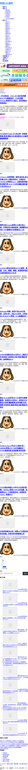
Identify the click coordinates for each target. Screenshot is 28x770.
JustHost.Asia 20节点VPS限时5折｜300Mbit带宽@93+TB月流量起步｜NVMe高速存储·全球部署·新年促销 (12, 448)
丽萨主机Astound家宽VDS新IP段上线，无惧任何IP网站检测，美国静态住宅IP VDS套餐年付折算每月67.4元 (14, 227)
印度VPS (7, 39)
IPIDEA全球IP (6, 759)
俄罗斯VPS (8, 33)
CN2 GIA (6, 742)
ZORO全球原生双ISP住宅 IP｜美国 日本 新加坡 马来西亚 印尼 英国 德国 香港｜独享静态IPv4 (14, 357)
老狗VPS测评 (6, 3)
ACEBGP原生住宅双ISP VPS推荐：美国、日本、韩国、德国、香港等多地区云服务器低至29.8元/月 (14, 270)
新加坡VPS (8, 28)
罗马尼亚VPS (8, 47)
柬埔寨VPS (8, 44)
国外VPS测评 (6, 761)
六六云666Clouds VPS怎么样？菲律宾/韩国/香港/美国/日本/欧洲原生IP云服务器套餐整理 (14, 136)
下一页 (4, 566)
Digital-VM (7, 12)
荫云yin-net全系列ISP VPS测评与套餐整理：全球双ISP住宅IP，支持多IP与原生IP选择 (13, 402)
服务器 (10, 740)
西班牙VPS (8, 51)
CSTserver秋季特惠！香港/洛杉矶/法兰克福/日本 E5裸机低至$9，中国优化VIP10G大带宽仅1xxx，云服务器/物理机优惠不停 (14, 181)
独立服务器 (24, 208)
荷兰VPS (7, 34)
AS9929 (5, 748)
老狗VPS (3, 740)
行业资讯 (24, 555)
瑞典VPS (7, 52)
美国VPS (7, 25)
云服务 (19, 744)
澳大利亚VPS (8, 41)
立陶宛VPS (8, 49)
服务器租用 (13, 745)
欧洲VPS (7, 26)
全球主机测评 (6, 754)
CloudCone (7, 14)
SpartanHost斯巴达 (9, 18)
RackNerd (7, 9)
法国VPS (7, 36)
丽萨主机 (24, 251)
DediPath (7, 13)
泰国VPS (7, 46)
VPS (17, 742)
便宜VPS (24, 160)
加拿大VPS (8, 38)
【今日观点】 (5, 96)
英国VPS (7, 31)
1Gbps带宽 (13, 744)
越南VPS (7, 43)
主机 (12, 742)
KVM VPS (6, 744)
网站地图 (16, 763)
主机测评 (5, 757)
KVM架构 (5, 747)
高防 (11, 747)
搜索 (1, 571)
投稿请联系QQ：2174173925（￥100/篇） (10, 117)
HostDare (7, 15)
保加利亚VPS (8, 54)
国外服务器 (5, 756)
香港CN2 (5, 745)
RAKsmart (7, 11)
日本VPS (7, 21)
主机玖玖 (5, 753)
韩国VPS (7, 23)
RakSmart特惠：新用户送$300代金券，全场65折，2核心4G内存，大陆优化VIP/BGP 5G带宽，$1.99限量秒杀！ (13, 314)
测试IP (16, 740)
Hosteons (7, 17)
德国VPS (7, 30)
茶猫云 (19, 745)
